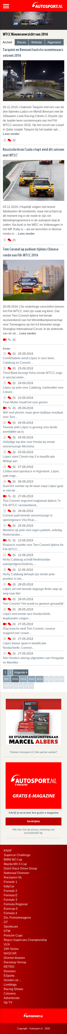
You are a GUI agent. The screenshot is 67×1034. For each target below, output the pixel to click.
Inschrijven (33, 821)
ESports (9, 975)
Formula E (10, 895)
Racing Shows (13, 989)
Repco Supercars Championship (25, 940)
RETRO (9, 966)
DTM (7, 931)
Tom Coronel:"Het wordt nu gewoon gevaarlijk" (33, 603)
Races (21, 42)
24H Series (11, 948)
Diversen (10, 971)
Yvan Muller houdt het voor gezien (25, 402)
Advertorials (12, 998)
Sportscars (11, 926)
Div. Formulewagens (17, 917)
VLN (7, 944)
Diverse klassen (14, 957)
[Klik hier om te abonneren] (33, 786)
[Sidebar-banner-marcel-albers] (33, 721)
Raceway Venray (15, 962)
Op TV (8, 1002)
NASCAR (10, 953)
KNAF (8, 850)
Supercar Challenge (17, 855)
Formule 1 (10, 881)
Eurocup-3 (10, 908)
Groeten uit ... (12, 980)
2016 (15, 679)
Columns (10, 993)
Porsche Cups (13, 935)
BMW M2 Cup (13, 859)
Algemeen (54, 42)
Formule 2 (10, 890)
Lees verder (11, 133)
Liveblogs (10, 984)
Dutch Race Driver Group (20, 868)
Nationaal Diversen (16, 873)
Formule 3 (10, 899)
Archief (7, 42)
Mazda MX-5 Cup (15, 864)
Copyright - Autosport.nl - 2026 (33, 1028)
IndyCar (9, 886)
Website (36, 42)
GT (6, 922)
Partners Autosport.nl (22, 752)
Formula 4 (10, 913)
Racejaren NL (13, 877)
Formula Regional (16, 904)
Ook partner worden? (46, 752)
